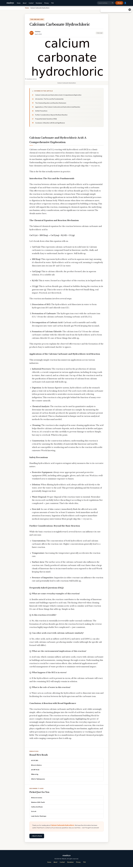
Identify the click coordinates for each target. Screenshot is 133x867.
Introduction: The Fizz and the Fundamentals (49, 99)
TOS (52, 3)
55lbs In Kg (34, 774)
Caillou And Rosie (37, 807)
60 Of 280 (34, 760)
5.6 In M (33, 811)
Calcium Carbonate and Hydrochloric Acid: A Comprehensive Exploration (58, 95)
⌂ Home (119, 3)
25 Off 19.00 (35, 770)
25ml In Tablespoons (38, 779)
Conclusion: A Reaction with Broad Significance (50, 123)
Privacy (46, 3)
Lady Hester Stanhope (38, 816)
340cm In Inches (36, 798)
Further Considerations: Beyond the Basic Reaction (51, 115)
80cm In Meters (36, 765)
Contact (31, 3)
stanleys (10, 3)
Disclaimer (39, 3)
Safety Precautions (41, 111)
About (24, 3)
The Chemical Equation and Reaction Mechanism (50, 103)
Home (18, 3)
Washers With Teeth (38, 802)
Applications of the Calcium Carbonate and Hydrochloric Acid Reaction (57, 107)
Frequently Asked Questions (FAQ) (46, 119)
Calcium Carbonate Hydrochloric (62, 825)
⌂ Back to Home (37, 836)
